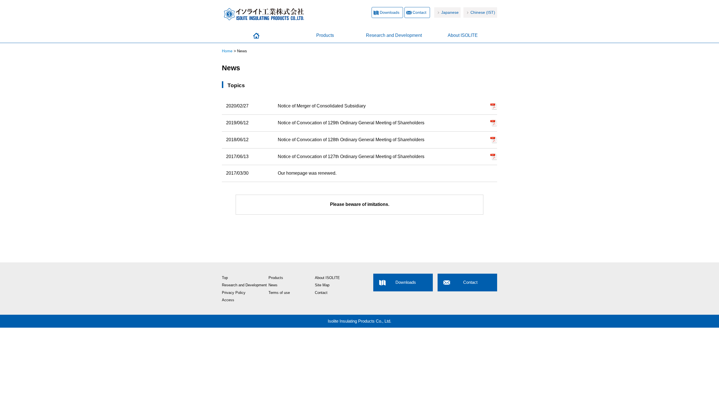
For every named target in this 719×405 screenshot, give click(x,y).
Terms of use (279, 293)
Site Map (322, 285)
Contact (419, 12)
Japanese (450, 12)
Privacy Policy (233, 293)
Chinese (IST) (482, 12)
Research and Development (394, 35)
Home (256, 36)
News (273, 285)
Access (228, 300)
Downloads (389, 12)
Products (325, 35)
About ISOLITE (463, 35)
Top (225, 278)
